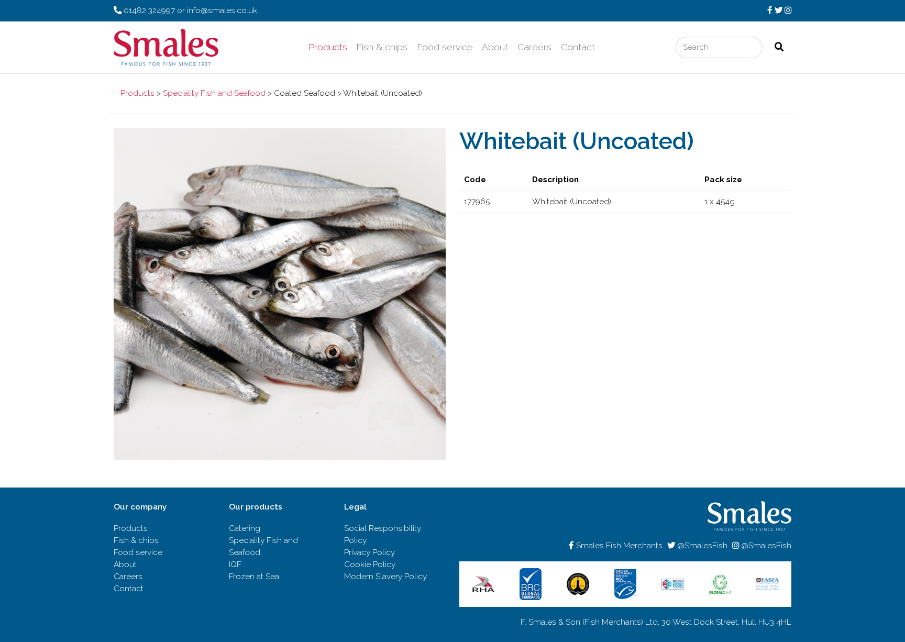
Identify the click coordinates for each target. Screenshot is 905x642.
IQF (235, 564)
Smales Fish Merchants (618, 545)
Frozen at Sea (254, 576)
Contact (578, 46)
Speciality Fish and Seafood (214, 93)
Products (327, 46)
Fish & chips (381, 46)
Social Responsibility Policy (382, 534)
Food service (445, 46)
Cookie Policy (369, 564)
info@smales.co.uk (222, 10)
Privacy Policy (369, 552)
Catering (244, 528)
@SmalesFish (701, 545)
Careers (534, 46)
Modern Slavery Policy (385, 576)
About (495, 46)
